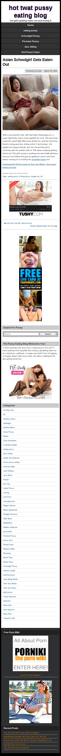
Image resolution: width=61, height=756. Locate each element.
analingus (7, 423)
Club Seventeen (9, 441)
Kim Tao (6, 484)
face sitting (30, 47)
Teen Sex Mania (10, 583)
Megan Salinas (9, 505)
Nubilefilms (7, 523)
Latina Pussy (8, 488)
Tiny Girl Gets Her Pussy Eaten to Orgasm (21, 733)
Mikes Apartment (10, 510)
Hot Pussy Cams (31, 52)
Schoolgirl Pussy (30, 36)
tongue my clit (37, 176)
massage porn (9, 501)
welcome (6, 601)
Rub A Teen (8, 557)
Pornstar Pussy (30, 41)
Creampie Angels (10, 445)
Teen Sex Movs (9, 588)
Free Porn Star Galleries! (30, 675)
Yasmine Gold (9, 618)
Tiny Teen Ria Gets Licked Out (16, 748)
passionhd (7, 531)
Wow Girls (7, 605)
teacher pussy (9, 575)
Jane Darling (8, 471)
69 (4, 415)
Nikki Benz (7, 519)
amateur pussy (9, 419)
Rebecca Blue (9, 549)
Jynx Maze (7, 475)
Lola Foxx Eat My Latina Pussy (19, 223)
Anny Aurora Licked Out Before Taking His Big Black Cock (28, 740)
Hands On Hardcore (11, 458)
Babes (6, 436)
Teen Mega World (10, 579)
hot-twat (38, 71)
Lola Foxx (7, 497)
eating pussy (30, 30)
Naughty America (10, 514)
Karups (6, 479)
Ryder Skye (8, 562)
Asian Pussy (8, 432)
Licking (6, 493)
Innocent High (9, 467)
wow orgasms (8, 609)
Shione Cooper (9, 571)
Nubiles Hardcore (10, 527)
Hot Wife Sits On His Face (15, 744)
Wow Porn (7, 614)
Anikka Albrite (9, 427)
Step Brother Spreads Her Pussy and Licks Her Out (25, 737)
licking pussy (24, 176)
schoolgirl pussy (39, 159)
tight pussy (7, 592)
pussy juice (8, 540)
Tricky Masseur (9, 597)
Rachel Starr (8, 545)
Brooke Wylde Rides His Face (42, 226)
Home (30, 25)
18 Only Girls (8, 410)
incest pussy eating (11, 462)
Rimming (6, 553)
